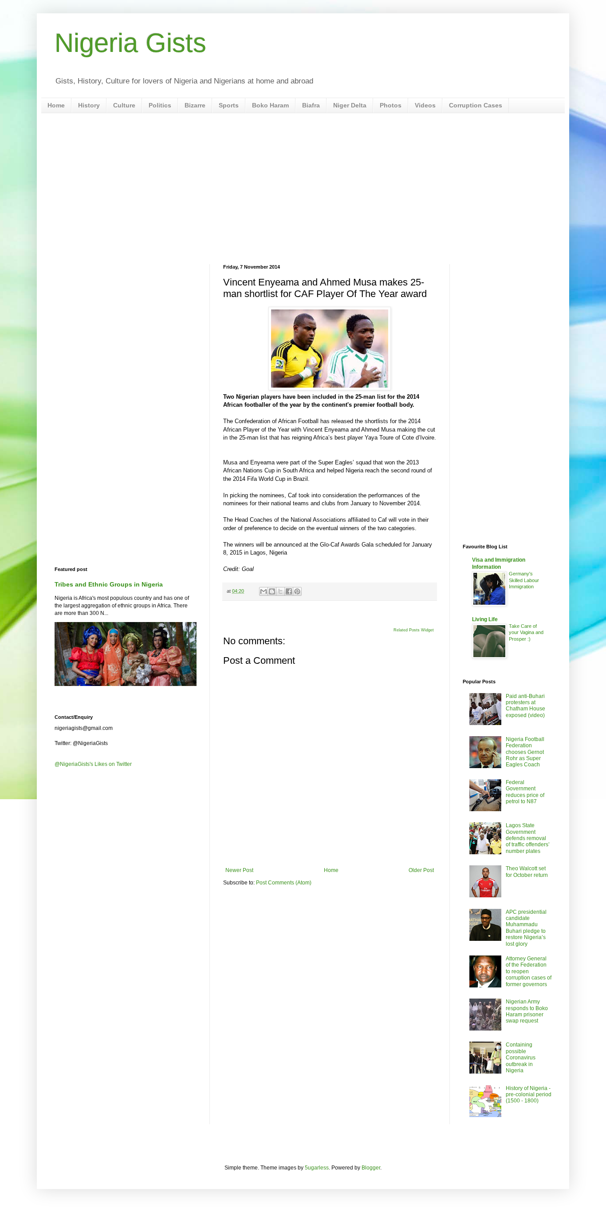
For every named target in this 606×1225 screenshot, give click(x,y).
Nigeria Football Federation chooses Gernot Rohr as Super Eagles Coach (525, 752)
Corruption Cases (475, 105)
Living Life (485, 619)
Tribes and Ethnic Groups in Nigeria (109, 584)
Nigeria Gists (130, 43)
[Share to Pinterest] (297, 591)
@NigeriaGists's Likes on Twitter (93, 764)
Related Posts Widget (414, 630)
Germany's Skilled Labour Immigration (524, 580)
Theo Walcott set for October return (527, 871)
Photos (390, 105)
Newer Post (239, 870)
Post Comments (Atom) (283, 883)
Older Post (421, 870)
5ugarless (317, 1168)
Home (56, 105)
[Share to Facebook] (288, 591)
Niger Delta (349, 105)
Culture (124, 105)
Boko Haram (270, 105)
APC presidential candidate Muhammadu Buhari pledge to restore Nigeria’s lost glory (526, 928)
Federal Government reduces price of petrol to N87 (525, 792)
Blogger (371, 1168)
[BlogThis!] (272, 591)
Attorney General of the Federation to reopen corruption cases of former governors (528, 971)
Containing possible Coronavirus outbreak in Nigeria (520, 1058)
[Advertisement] (303, 189)
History (89, 105)
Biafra (311, 105)
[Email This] (263, 591)
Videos (425, 105)
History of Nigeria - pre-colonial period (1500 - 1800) (528, 1094)
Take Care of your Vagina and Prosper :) (526, 632)
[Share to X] (280, 591)
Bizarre (195, 105)
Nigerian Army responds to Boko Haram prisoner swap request (527, 1011)
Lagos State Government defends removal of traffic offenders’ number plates (528, 838)
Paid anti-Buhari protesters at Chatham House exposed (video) (525, 705)
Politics (160, 105)
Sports (229, 105)
